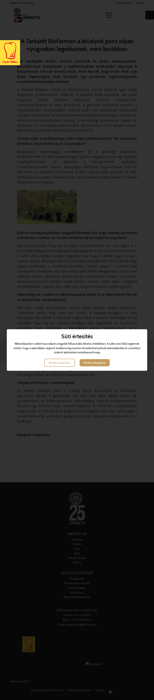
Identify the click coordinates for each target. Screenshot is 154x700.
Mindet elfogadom (95, 362)
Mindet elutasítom (60, 362)
